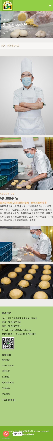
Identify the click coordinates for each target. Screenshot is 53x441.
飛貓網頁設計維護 (26, 434)
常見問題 (6, 394)
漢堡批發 (6, 371)
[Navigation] (50, 5)
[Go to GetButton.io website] (6, 438)
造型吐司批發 (8, 365)
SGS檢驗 (6, 388)
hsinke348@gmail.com (20, 330)
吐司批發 (6, 360)
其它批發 (6, 377)
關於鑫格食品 (8, 382)
